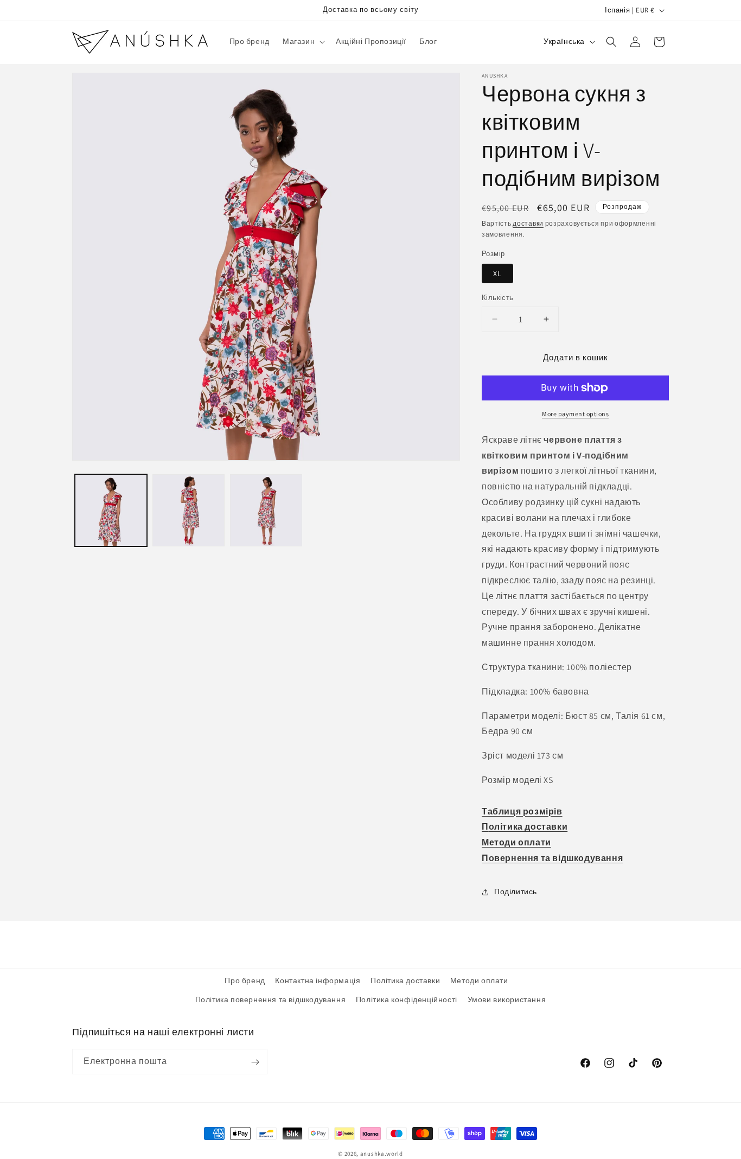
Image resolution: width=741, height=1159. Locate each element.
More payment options (575, 414)
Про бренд (245, 980)
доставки (528, 223)
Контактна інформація (317, 980)
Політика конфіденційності (406, 999)
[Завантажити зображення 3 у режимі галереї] (266, 510)
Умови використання (507, 999)
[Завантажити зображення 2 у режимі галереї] (188, 510)
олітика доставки (528, 826)
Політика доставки (405, 980)
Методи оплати (516, 842)
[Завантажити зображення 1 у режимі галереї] (111, 510)
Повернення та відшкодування (552, 858)
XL (497, 273)
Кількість (498, 297)
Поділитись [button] (515, 891)
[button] (302, 41)
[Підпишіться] (255, 1062)
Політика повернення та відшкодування (270, 999)
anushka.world (381, 1153)
